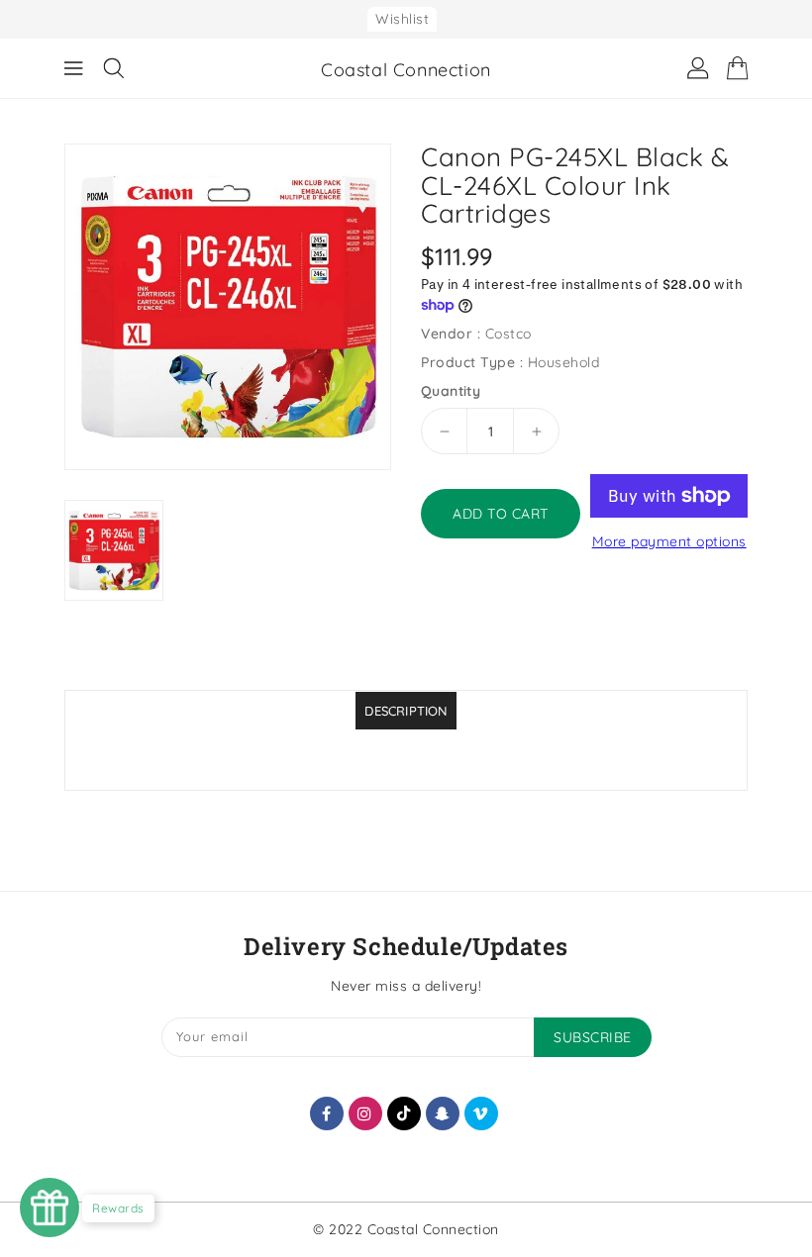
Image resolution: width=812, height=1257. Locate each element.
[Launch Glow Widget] (49, 1207)
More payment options (669, 541)
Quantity (450, 391)
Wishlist (402, 19)
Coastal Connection (406, 69)
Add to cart (501, 514)
